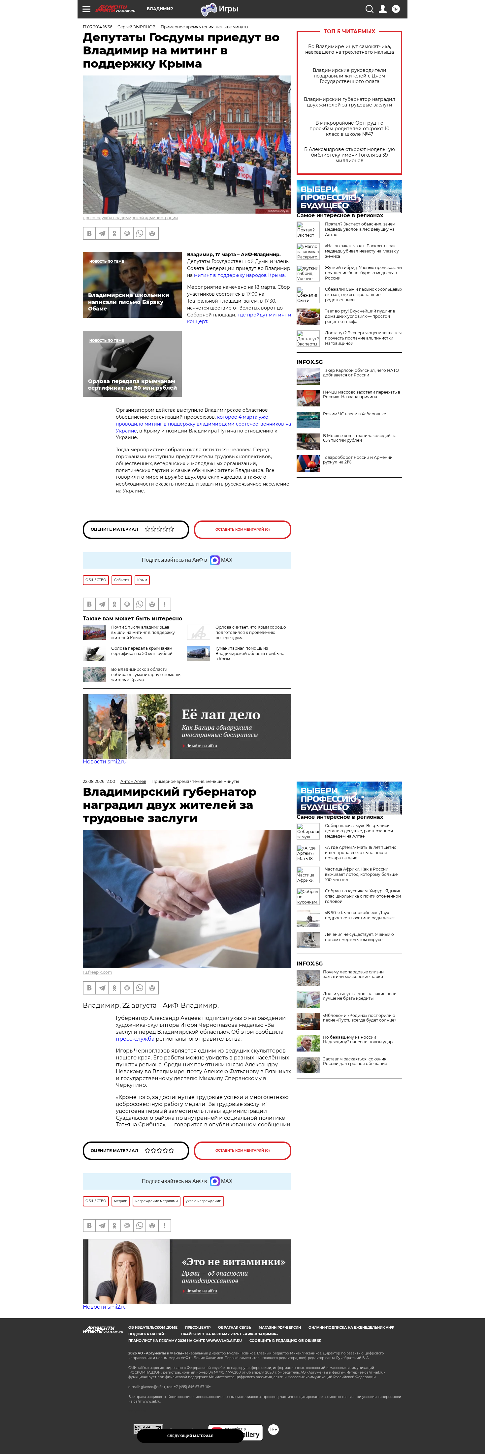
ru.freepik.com (97, 972)
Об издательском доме (153, 1327)
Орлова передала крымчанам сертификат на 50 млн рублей (142, 651)
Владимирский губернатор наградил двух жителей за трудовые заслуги (349, 102)
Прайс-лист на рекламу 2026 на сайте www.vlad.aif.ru (185, 1341)
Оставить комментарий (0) (242, 529)
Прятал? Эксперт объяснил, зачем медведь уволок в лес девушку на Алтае (360, 229)
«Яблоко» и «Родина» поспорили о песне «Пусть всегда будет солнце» (359, 1018)
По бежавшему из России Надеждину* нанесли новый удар (358, 1039)
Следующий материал (190, 1436)
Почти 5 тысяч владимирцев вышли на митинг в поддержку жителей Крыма (143, 632)
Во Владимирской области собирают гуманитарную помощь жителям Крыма (145, 674)
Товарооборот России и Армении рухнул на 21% (358, 459)
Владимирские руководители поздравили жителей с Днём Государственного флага (349, 76)
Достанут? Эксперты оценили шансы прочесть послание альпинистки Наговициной (363, 338)
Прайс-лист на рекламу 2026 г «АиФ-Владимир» (229, 1334)
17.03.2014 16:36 (97, 26)
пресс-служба (135, 1039)
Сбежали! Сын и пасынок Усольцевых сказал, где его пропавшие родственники (363, 294)
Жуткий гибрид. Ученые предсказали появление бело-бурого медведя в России (363, 273)
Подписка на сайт (147, 1334)
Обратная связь (234, 1327)
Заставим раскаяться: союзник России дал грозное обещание (355, 1061)
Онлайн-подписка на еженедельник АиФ (351, 1327)
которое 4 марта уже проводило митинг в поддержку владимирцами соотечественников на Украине (203, 424)
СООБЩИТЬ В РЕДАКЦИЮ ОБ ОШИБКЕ (285, 1341)
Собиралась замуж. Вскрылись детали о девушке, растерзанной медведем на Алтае (359, 831)
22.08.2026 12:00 (99, 781)
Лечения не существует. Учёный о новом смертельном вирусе (359, 937)
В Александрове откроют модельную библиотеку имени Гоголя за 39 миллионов (349, 155)
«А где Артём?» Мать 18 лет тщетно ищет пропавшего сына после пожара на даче (361, 852)
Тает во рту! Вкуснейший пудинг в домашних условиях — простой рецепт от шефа (360, 316)
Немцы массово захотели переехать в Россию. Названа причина (361, 394)
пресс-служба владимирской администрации (130, 217)
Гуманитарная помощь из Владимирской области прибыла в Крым (249, 653)
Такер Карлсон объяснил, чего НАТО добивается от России (361, 372)
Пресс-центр (197, 1327)
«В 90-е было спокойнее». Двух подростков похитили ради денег (360, 915)
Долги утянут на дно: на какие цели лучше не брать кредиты (360, 996)
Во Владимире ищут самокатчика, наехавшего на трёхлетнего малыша (349, 49)
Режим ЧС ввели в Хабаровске (354, 414)
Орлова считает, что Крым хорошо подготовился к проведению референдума (250, 632)
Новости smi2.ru (105, 761)
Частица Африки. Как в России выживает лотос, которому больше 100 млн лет (361, 874)
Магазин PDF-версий (280, 1327)
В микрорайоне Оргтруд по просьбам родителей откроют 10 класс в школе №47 (349, 128)
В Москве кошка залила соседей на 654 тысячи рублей (360, 438)
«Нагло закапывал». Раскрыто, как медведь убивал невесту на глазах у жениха (362, 251)
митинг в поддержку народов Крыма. (239, 275)
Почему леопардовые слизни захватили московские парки (353, 974)
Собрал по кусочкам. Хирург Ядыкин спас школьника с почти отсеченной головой (363, 896)
